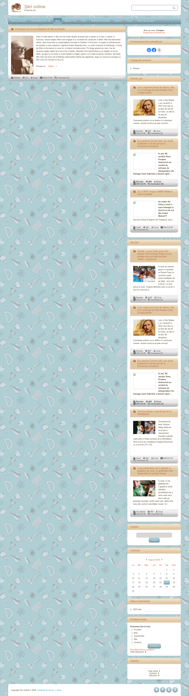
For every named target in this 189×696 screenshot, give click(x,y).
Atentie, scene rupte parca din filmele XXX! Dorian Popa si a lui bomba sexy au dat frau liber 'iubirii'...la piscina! (154, 255)
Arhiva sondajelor (147, 649)
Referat (17, 78)
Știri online (34, 6)
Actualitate (140, 512)
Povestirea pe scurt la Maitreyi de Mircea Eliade (40, 29)
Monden (139, 131)
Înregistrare (148, 33)
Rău (135, 639)
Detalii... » (52, 66)
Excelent (137, 630)
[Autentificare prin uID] (149, 50)
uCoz (59, 690)
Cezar (35, 78)
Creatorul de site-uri (45, 690)
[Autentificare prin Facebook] (154, 50)
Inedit (138, 227)
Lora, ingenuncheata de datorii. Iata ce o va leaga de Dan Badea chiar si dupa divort (155, 90)
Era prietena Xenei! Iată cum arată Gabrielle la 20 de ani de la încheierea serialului (155, 144)
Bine (136, 633)
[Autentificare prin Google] (159, 50)
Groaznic (138, 642)
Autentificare (159, 33)
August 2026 (154, 560)
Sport (138, 458)
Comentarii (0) (63, 78)
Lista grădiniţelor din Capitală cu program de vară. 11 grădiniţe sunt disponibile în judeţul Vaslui (155, 471)
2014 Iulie (137, 609)
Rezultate (134, 649)
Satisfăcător (139, 636)
